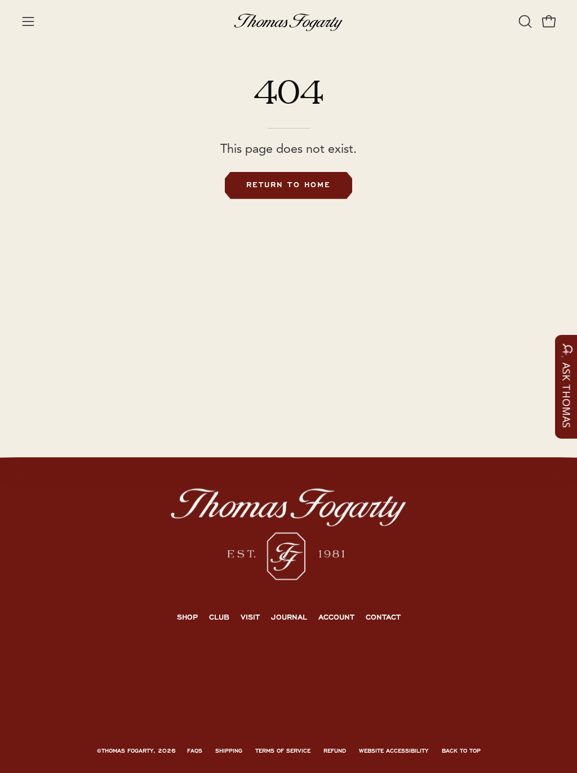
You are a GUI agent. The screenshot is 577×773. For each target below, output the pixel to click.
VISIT (250, 617)
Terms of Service (282, 751)
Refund (334, 751)
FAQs (194, 751)
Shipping (228, 751)
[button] (524, 21)
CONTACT (383, 617)
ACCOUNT (336, 617)
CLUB (219, 617)
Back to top (461, 751)
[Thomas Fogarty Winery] (288, 21)
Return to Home (288, 184)
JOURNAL (289, 617)
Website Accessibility (394, 751)
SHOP (187, 617)
